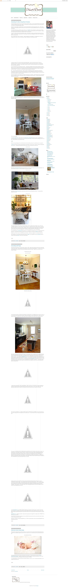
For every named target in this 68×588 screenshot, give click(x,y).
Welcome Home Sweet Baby (17, 530)
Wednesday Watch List (49, 154)
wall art (48, 147)
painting (48, 140)
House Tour (21, 17)
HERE (37, 231)
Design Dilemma (49, 125)
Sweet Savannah (17, 191)
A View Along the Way (18, 167)
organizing (48, 139)
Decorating (48, 123)
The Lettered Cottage (50, 158)
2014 (48, 112)
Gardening (48, 131)
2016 (48, 97)
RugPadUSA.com (24, 356)
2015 (48, 98)
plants (47, 142)
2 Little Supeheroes (49, 164)
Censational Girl (20, 230)
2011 (48, 115)
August (49, 101)
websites (48, 148)
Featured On (30, 17)
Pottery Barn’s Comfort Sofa (28, 137)
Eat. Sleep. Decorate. (50, 166)
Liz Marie (12, 144)
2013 (48, 113)
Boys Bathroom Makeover (50, 165)
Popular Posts (25, 17)
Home (12, 17)
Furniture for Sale (35, 17)
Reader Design (49, 144)
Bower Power (49, 160)
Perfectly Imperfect (49, 162)
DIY (47, 126)
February (49, 111)
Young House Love (49, 155)
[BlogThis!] (22, 240)
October (49, 100)
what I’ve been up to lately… (50, 152)
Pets (47, 141)
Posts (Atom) (16, 571)
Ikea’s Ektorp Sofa (15, 137)
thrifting (48, 145)
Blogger (37, 585)
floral (47, 129)
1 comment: (17, 566)
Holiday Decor (49, 133)
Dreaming (48, 127)
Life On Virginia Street (50, 153)
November (49, 99)
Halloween (48, 132)
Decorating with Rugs (16, 245)
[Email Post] (19, 566)
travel (47, 146)
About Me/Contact (16, 17)
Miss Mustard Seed (49, 151)
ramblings (48, 143)
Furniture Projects (49, 130)
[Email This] (21, 240)
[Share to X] (22, 566)
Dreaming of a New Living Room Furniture (20, 22)
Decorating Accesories (50, 124)
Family (48, 128)
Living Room (39, 234)
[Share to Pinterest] (24, 240)
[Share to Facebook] (23, 240)
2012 (48, 114)
